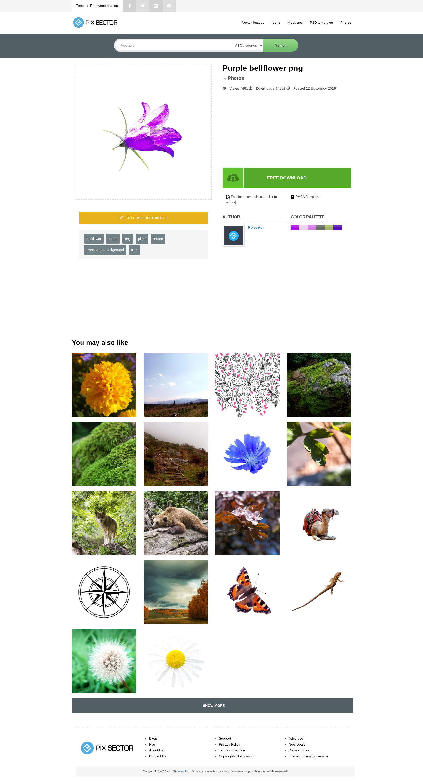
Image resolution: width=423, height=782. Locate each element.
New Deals (297, 744)
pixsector (182, 771)
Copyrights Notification (236, 756)
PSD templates (321, 22)
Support (225, 738)
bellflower (94, 239)
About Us (156, 750)
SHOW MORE (213, 706)
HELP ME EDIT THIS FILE (146, 218)
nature (158, 239)
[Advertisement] (264, 129)
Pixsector (256, 227)
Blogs (153, 738)
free (134, 250)
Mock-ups (295, 22)
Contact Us (157, 756)
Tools (80, 6)
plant (142, 239)
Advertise (296, 738)
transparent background (105, 250)
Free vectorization (104, 6)
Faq (152, 744)
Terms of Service (232, 750)
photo (113, 239)
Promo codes (299, 750)
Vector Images (253, 22)
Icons (276, 22)
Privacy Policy (229, 744)
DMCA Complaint (307, 196)
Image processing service (308, 756)
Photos (345, 22)
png (128, 239)
